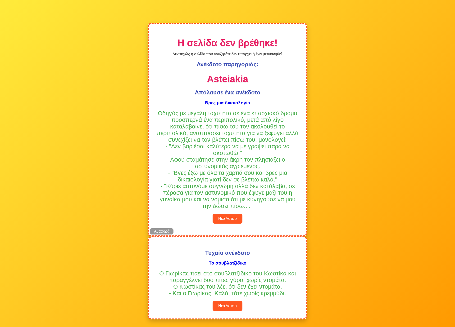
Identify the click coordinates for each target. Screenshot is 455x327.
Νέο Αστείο (227, 219)
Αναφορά (161, 231)
